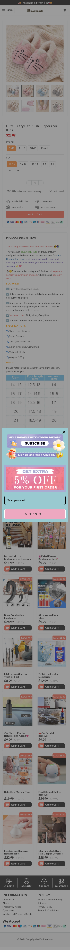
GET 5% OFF (35, 514)
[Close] (64, 432)
